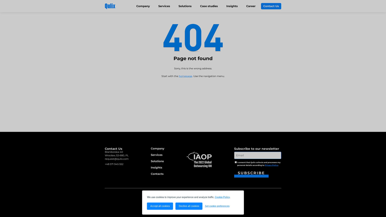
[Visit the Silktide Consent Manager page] (235, 206)
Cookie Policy (222, 197)
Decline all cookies (189, 206)
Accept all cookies (160, 206)
